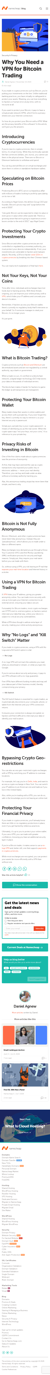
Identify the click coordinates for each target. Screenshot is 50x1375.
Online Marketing (9, 1308)
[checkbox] (6, 921)
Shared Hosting (8, 1188)
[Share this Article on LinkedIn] (14, 868)
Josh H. (6, 1054)
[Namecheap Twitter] (7, 1352)
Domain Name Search (11, 1158)
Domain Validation (9, 1269)
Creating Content (9, 1305)
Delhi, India (32, 781)
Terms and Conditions (10, 1367)
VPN (4, 296)
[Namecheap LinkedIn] (11, 1352)
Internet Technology (10, 1322)
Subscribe (39, 929)
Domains (5, 1299)
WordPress (6, 1324)
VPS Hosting (7, 1197)
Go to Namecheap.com (12, 1341)
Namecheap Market (10, 1171)
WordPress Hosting (10, 1191)
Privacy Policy (25, 1367)
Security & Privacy (9, 55)
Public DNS (6, 1252)
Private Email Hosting (11, 1205)
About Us (6, 1347)
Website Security (11, 1235)
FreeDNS (5, 1180)
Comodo (6, 1263)
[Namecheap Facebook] (3, 1352)
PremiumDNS (8, 1177)
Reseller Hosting (9, 1194)
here (41, 266)
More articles (17, 1013)
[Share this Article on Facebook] (4, 868)
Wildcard (5, 1277)
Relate (6, 1288)
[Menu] (47, 8)
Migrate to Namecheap (11, 1202)
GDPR (6, 935)
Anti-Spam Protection (13, 1255)
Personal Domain (9, 1169)
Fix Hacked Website (12, 1238)
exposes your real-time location (15, 569)
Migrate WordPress (10, 1224)
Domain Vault (9, 1241)
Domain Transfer (11, 1160)
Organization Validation (11, 1266)
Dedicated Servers (9, 1199)
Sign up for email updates (12, 1330)
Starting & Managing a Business (15, 1310)
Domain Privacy (8, 1233)
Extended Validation (10, 1272)
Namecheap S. (9, 1094)
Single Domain (8, 1274)
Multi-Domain (8, 1280)
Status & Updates (9, 1344)
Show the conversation (26, 885)
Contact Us (6, 1338)
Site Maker (6, 1210)
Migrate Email (7, 1208)
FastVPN (9, 1244)
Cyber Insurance (11, 1247)
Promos (5, 1333)
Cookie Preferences (9, 1369)
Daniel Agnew (10, 82)
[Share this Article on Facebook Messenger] (19, 868)
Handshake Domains (12, 1166)
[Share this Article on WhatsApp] (24, 868)
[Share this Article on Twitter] (9, 868)
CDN (4, 1249)
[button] (40, 8)
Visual (5, 1291)
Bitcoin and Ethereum (33, 365)
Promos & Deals (8, 1302)
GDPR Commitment (10, 1335)
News (4, 1316)
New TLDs (6, 1163)
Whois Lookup (8, 1174)
